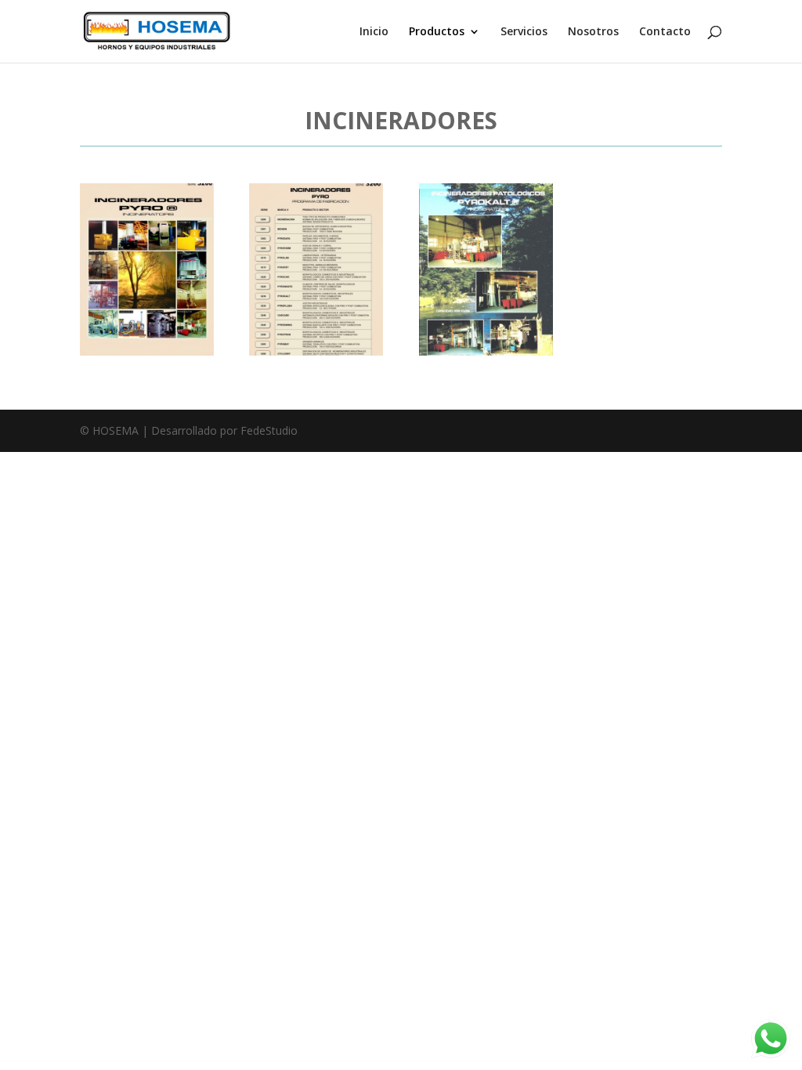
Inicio (373, 32)
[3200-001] (147, 351)
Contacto (665, 32)
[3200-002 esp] (316, 351)
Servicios (523, 32)
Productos (436, 32)
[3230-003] (486, 351)
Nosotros (593, 32)
